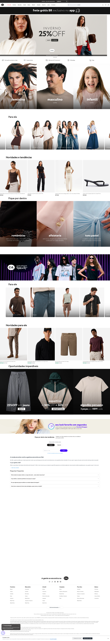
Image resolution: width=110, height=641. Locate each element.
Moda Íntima (12, 602)
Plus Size (79, 587)
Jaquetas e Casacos (28, 600)
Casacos (11, 598)
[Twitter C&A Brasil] (57, 582)
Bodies (43, 589)
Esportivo (44, 4)
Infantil (24, 4)
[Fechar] (108, 638)
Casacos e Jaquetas (81, 593)
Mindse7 (33, 4)
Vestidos (11, 593)
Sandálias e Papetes (63, 596)
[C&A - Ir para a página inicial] (2, 5)
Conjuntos (44, 591)
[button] (84, 5)
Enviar (64, 450)
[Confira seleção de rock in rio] (55, 280)
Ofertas (8, 4)
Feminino (14, 4)
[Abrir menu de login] (103, 5)
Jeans (48, 4)
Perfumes (96, 589)
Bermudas (27, 593)
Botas (60, 589)
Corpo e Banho (97, 596)
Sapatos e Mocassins (63, 591)
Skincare (96, 593)
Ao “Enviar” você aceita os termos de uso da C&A (55, 453)
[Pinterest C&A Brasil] (55, 582)
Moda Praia (12, 600)
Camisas (26, 591)
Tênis (60, 598)
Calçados (38, 4)
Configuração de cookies (77, 638)
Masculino (20, 4)
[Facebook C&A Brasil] (60, 582)
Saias (11, 596)
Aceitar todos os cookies (87, 638)
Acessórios (97, 598)
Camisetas (27, 589)
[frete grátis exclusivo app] (55, 14)
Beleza (29, 4)
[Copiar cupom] (66, 1)
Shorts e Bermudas (45, 596)
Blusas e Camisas (80, 591)
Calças (11, 591)
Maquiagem (97, 591)
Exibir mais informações (54, 607)
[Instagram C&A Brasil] (49, 582)
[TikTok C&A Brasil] (52, 582)
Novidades (53, 4)
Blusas (11, 589)
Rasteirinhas (61, 593)
